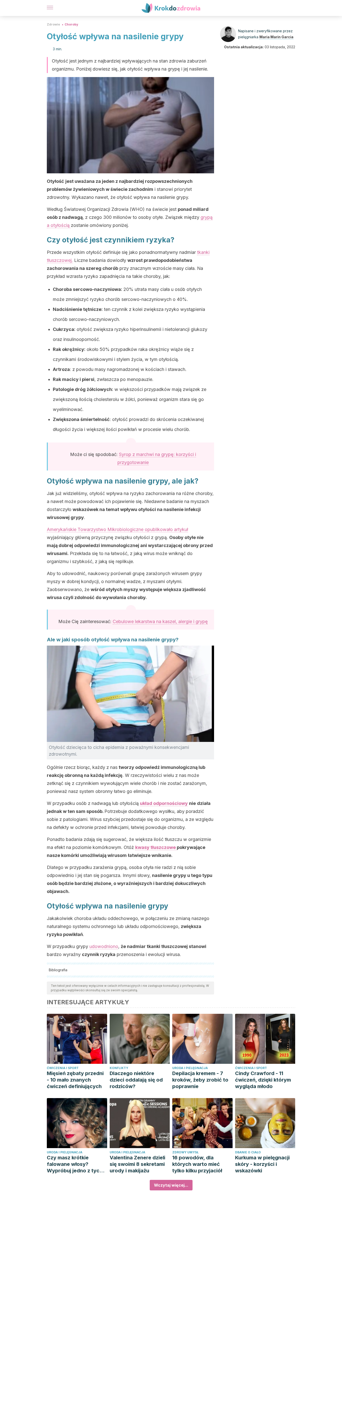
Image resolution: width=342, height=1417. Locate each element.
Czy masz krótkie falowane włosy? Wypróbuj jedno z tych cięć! (74, 1164)
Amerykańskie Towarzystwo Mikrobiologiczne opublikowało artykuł (117, 529)
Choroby (71, 24)
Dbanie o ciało (248, 1152)
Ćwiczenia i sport (63, 1068)
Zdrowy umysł (185, 1152)
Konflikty (119, 1068)
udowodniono (103, 946)
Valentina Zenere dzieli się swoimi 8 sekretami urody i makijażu (137, 1164)
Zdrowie (53, 24)
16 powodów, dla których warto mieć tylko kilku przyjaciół (197, 1164)
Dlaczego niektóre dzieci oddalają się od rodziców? (136, 1079)
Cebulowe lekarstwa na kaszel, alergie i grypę (160, 621)
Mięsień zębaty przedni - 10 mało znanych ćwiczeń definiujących (75, 1079)
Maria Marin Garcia (276, 37)
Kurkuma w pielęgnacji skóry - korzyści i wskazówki (262, 1164)
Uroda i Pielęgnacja (190, 1068)
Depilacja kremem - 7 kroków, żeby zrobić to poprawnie (200, 1079)
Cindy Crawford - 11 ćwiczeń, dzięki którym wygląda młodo (263, 1079)
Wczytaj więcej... (171, 1185)
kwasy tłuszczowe (156, 847)
